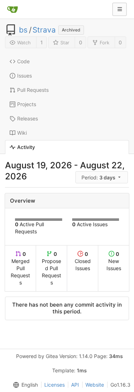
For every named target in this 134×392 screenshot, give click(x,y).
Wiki (22, 133)
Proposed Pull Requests (51, 268)
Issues (24, 76)
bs (23, 30)
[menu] (102, 177)
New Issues (113, 261)
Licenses (54, 385)
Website (94, 385)
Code (23, 61)
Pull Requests (33, 90)
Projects (26, 104)
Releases (27, 118)
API (75, 385)
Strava (44, 30)
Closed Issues (83, 261)
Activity (26, 147)
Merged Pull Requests (20, 268)
